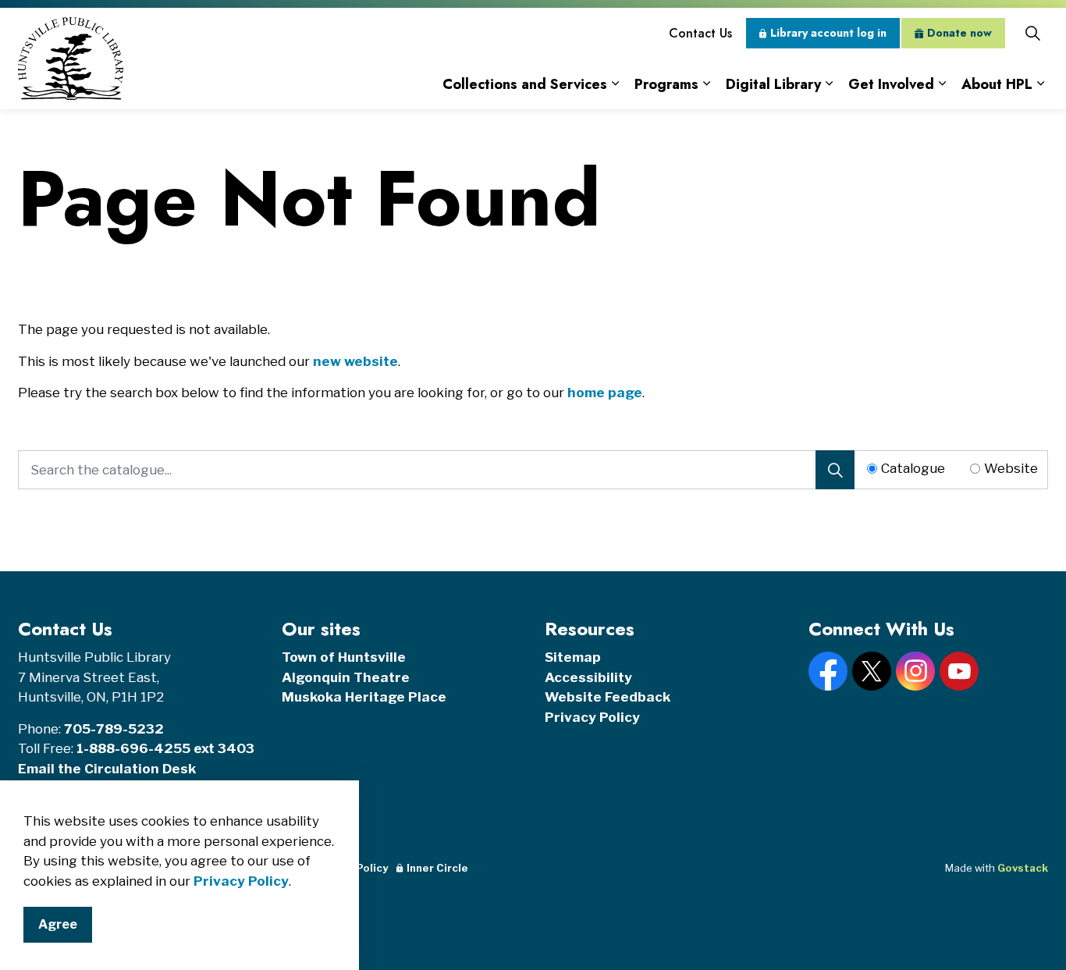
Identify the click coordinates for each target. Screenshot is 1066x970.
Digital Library (773, 84)
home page (604, 392)
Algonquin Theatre (346, 677)
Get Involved (891, 84)
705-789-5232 (114, 729)
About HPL (996, 84)
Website (1011, 468)
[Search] (835, 469)
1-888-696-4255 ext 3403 (165, 748)
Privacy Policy (241, 881)
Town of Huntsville (344, 657)
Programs (666, 84)
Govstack (1022, 868)
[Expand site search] (1032, 33)
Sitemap (573, 657)
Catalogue (913, 468)
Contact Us (700, 33)
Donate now (959, 33)
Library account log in (828, 33)
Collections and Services (524, 84)
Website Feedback (607, 697)
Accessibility (588, 677)
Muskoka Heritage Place (364, 697)
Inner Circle (437, 868)
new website (355, 361)
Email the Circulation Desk (107, 768)
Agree (57, 924)
